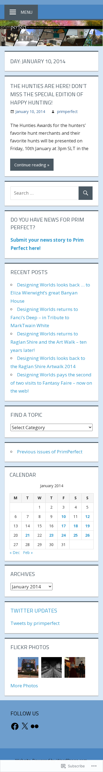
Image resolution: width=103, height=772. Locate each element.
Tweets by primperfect (35, 623)
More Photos (24, 685)
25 (75, 535)
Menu (26, 12)
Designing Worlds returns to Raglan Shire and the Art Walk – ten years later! (48, 341)
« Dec (15, 552)
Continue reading (30, 164)
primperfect (67, 111)
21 (27, 535)
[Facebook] (14, 726)
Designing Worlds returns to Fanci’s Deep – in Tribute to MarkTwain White (44, 317)
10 (63, 516)
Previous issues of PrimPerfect (49, 451)
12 (87, 516)
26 (87, 535)
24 (63, 535)
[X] (24, 726)
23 (51, 535)
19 (87, 525)
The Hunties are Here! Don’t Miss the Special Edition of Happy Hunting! (48, 94)
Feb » (28, 552)
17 (63, 525)
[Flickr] (34, 726)
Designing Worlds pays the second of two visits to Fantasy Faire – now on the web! (51, 382)
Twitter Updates (33, 610)
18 (75, 525)
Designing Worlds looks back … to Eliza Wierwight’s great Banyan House (50, 293)
